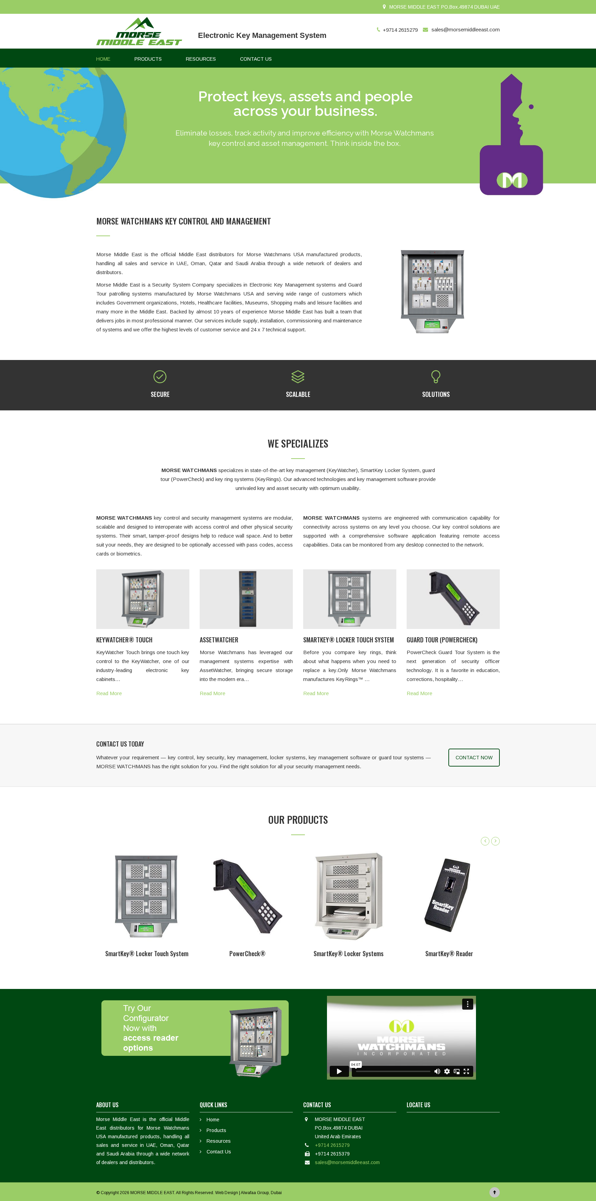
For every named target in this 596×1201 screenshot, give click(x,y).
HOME (103, 59)
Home (213, 1119)
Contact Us (219, 1151)
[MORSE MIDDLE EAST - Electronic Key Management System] (139, 31)
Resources (219, 1141)
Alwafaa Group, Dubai (261, 1192)
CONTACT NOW (474, 757)
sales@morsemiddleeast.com (465, 29)
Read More (109, 693)
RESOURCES (201, 59)
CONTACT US (256, 59)
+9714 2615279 (332, 1145)
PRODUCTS (148, 59)
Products (216, 1130)
